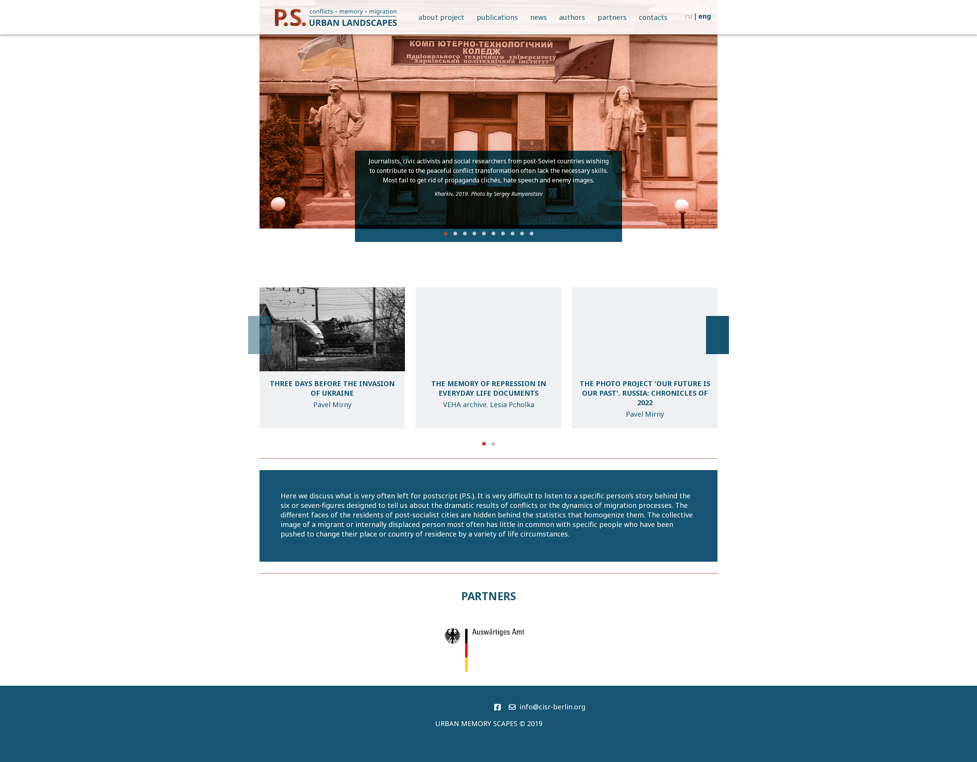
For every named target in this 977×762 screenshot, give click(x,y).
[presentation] (271, 114)
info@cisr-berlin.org (552, 706)
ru (688, 16)
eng (704, 16)
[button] (446, 233)
